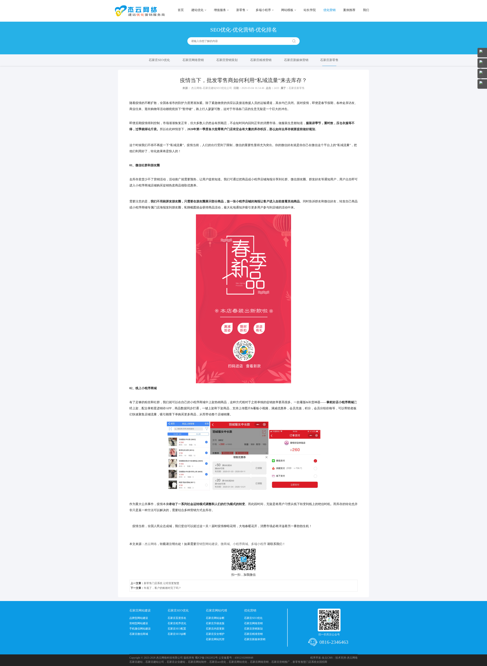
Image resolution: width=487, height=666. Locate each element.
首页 (181, 10)
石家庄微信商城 (138, 634)
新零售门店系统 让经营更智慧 (161, 583)
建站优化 (197, 10)
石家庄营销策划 (227, 60)
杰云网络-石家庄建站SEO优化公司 (211, 88)
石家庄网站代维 (216, 610)
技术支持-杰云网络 (346, 657)
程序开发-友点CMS (321, 657)
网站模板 (287, 10)
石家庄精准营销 (260, 60)
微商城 (225, 544)
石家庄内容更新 (215, 628)
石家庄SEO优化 (159, 60)
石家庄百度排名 (177, 618)
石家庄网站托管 (215, 639)
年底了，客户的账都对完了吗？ (162, 588)
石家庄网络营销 (193, 60)
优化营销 (329, 10)
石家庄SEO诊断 (177, 634)
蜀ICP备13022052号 (206, 657)
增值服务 (220, 10)
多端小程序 (263, 10)
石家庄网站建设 (140, 610)
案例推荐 (349, 10)
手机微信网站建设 (140, 628)
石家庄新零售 (329, 60)
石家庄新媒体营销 (296, 60)
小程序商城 (240, 544)
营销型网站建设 (207, 544)
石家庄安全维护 (215, 634)
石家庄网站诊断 (215, 618)
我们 (366, 10)
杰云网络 (151, 544)
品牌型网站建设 (138, 618)
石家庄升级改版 (215, 623)
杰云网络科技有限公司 (169, 657)
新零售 (240, 10)
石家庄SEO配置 (177, 628)
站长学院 (310, 10)
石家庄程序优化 (177, 623)
